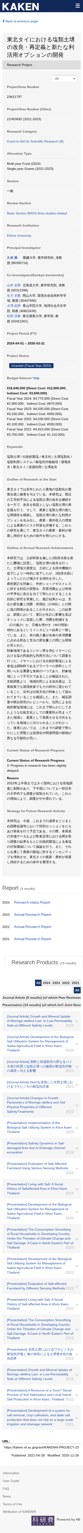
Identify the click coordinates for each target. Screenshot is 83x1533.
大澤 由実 (14, 305)
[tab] (44, 962)
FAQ (6, 1488)
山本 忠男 (14, 285)
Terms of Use (12, 1504)
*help (36, 378)
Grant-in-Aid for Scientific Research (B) (35, 141)
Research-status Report (32, 902)
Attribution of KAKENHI (19, 1511)
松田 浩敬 (14, 316)
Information (11, 1473)
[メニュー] (77, 5)
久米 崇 (12, 257)
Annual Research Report (32, 914)
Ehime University (19, 235)
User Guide (11, 1481)
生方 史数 (14, 295)
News (7, 1496)
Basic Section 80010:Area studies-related (37, 213)
